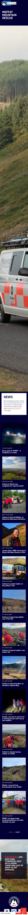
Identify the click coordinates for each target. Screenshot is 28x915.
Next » (18, 832)
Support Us (9, 873)
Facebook (16, 408)
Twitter (5, 410)
